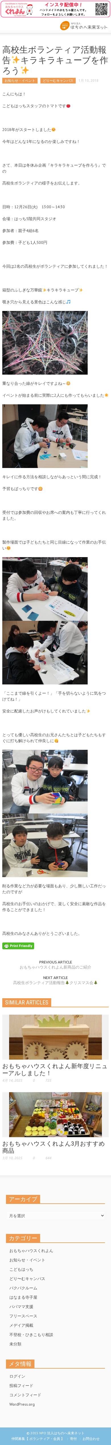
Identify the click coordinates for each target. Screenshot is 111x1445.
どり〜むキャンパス (58, 80)
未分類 (15, 1344)
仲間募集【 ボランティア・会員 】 (37, 1439)
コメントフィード (25, 1394)
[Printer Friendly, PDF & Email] (18, 945)
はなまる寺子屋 (23, 1297)
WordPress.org (22, 1404)
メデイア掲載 (21, 1325)
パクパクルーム (23, 1288)
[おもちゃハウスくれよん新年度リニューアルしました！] (55, 1036)
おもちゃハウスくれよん (31, 1250)
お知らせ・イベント (20, 80)
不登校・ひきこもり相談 (31, 1334)
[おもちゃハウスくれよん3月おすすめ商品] (55, 1114)
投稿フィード (21, 1385)
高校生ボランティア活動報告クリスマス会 (53, 982)
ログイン (17, 1376)
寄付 (73, 1439)
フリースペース (23, 1316)
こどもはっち (21, 1269)
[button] (21, 24)
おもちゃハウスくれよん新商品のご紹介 (55, 967)
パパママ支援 (21, 1306)
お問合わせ (91, 1439)
